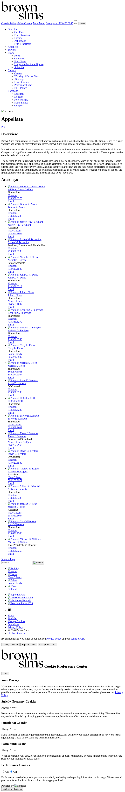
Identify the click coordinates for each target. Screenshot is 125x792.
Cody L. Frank (15, 348)
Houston (18, 96)
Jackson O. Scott (16, 506)
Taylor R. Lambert (17, 418)
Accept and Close (47, 644)
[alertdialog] (62, 720)
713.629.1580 (15, 268)
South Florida (21, 102)
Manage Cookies (16, 621)
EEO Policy (20, 88)
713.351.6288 (15, 215)
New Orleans (21, 99)
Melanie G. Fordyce (18, 330)
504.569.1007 (15, 233)
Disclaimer (13, 624)
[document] (62, 720)
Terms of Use (77, 638)
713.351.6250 (15, 550)
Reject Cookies (29, 644)
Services (12, 49)
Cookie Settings (9, 23)
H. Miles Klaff (15, 401)
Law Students (21, 82)
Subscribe (19, 67)
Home (11, 615)
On (7, 771)
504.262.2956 (15, 445)
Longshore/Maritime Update (28, 64)
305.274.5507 (15, 357)
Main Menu (39, 23)
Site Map (12, 618)
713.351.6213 (15, 286)
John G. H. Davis (17, 277)
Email (11, 201)
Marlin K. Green (16, 365)
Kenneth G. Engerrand (19, 312)
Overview (19, 58)
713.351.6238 (15, 251)
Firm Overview (22, 35)
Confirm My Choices (12, 789)
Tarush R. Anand (16, 207)
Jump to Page (8, 559)
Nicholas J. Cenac (17, 260)
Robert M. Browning (18, 242)
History (18, 38)
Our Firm (12, 29)
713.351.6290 (15, 392)
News (11, 52)
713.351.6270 (15, 321)
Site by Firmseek (16, 633)
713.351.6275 (15, 198)
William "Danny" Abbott (20, 189)
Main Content (25, 23)
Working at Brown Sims (26, 76)
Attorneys (13, 46)
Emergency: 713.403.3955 (59, 23)
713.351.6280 (15, 498)
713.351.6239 (15, 409)
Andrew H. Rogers (18, 471)
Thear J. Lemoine (17, 436)
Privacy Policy (15, 627)
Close (5, 673)
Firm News (20, 61)
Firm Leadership (22, 43)
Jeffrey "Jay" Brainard (19, 224)
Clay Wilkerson (16, 524)
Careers (12, 70)
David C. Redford (17, 453)
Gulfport (18, 105)
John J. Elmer (15, 295)
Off (15, 771)
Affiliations (20, 41)
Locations (13, 90)
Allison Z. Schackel (18, 489)
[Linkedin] (9, 610)
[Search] (76, 23)
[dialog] (62, 641)
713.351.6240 (15, 339)
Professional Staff (23, 85)
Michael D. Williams (18, 542)
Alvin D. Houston (17, 383)
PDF (3, 127)
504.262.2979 (15, 480)
